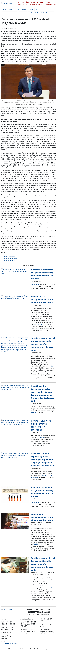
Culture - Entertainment (10, 13)
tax (52, 366)
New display (50, 13)
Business (24, 9)
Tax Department (38, 324)
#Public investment (10, 256)
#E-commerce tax (9, 260)
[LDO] (15, 271)
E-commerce (35, 284)
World (36, 13)
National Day (35, 413)
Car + (42, 13)
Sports (17, 9)
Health (30, 13)
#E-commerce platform (11, 258)
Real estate (22, 13)
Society (5, 9)
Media (11, 9)
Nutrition (41, 438)
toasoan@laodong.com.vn (9, 643)
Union (37, 9)
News (31, 9)
